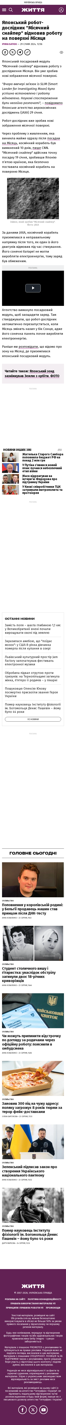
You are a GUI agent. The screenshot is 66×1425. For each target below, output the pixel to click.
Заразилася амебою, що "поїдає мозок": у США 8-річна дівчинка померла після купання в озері (28, 644)
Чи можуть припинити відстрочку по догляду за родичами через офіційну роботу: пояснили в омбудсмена (31, 1042)
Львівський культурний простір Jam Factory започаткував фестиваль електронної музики (31, 660)
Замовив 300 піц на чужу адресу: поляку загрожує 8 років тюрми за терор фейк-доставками (32, 1107)
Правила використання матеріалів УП (33, 1303)
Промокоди (53, 1307)
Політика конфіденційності (44, 1299)
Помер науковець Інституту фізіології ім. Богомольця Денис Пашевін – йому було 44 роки (33, 708)
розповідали (28, 347)
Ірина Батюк (9, 44)
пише (36, 148)
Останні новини (20, 619)
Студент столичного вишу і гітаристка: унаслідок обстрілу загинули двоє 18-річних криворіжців (29, 974)
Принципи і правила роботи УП (24, 1307)
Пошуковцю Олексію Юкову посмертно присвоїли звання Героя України (31, 692)
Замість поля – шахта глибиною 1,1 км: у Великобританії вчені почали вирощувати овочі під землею (33, 628)
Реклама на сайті (15, 1299)
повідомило (54, 103)
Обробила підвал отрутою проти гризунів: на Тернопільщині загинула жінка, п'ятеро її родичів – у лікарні (32, 676)
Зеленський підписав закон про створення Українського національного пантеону (29, 1171)
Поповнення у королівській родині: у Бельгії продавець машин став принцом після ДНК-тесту (32, 909)
